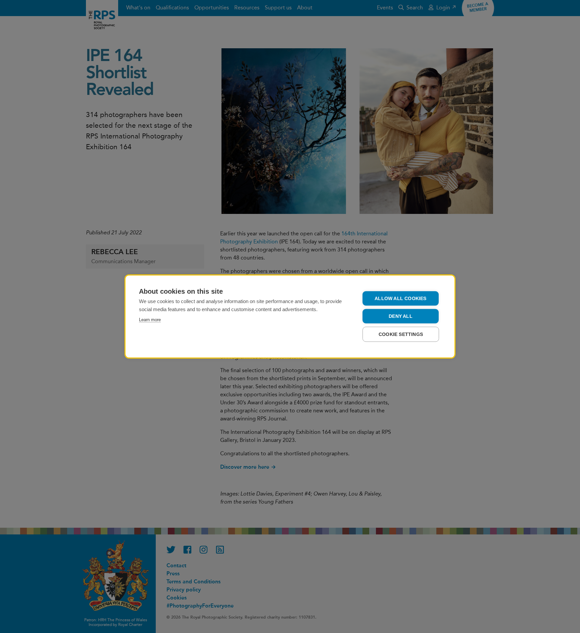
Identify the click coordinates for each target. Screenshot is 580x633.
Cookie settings (401, 334)
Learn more (150, 319)
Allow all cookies (400, 298)
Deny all (401, 316)
